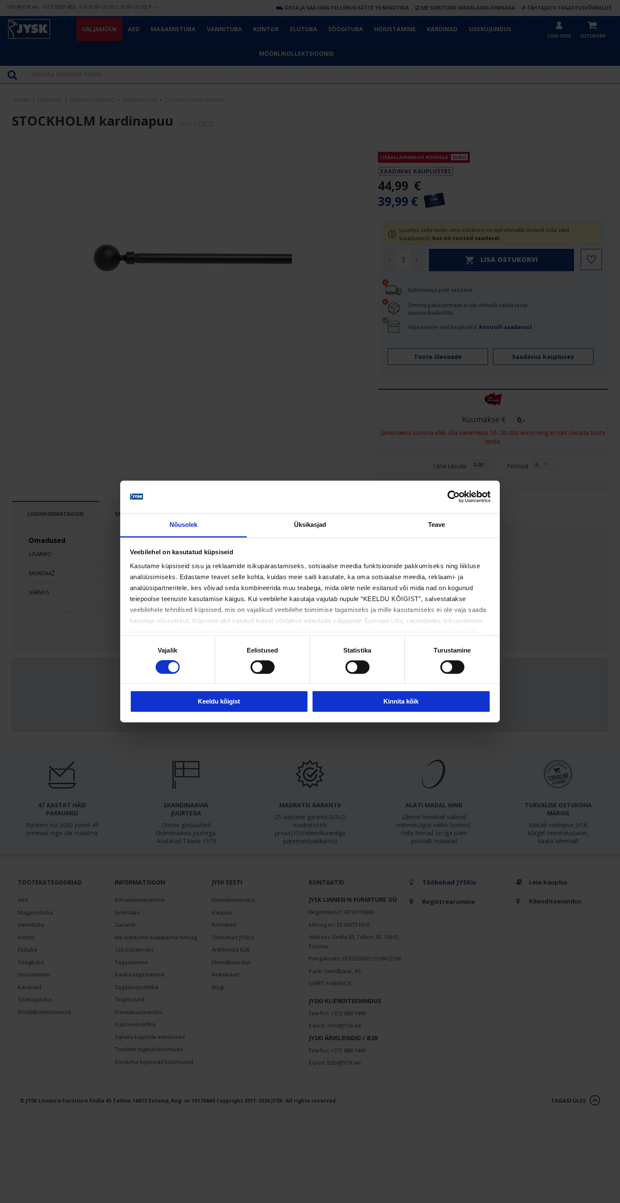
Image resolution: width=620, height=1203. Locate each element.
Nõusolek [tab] (184, 524)
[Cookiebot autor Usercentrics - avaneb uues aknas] (454, 497)
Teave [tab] (436, 524)
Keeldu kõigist (219, 701)
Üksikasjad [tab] (310, 524)
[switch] (263, 667)
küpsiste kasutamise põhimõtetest (361, 631)
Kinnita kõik (400, 701)
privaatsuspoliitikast (267, 631)
